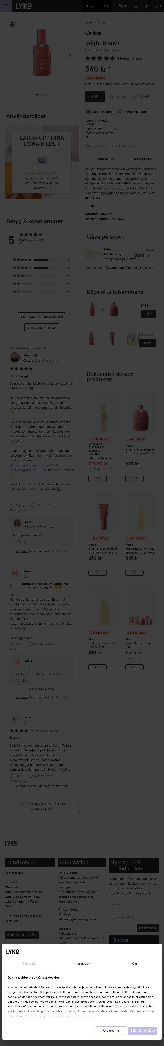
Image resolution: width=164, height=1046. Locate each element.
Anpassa (108, 1030)
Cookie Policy (84, 1016)
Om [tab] (134, 963)
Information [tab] (82, 963)
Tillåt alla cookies (143, 1030)
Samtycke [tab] (29, 963)
